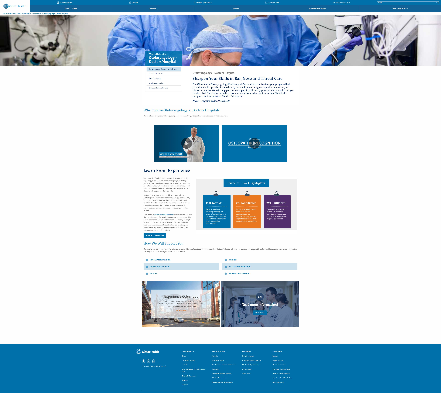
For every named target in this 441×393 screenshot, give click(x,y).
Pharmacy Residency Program (281, 373)
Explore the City (181, 310)
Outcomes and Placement (239, 274)
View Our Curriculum (155, 235)
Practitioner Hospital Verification (282, 378)
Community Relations (188, 360)
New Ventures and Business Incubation (223, 365)
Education (275, 356)
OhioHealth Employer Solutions (221, 373)
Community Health (218, 360)
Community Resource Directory (251, 360)
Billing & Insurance (248, 356)
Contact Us (259, 313)
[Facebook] (143, 361)
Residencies (37, 14)
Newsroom (215, 369)
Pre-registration (247, 369)
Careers (184, 356)
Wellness (233, 260)
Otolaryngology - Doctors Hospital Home (163, 69)
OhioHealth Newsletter (189, 376)
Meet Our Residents (156, 74)
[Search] (437, 2)
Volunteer (185, 385)
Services (235, 8)
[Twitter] (148, 361)
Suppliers (185, 380)
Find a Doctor (71, 8)
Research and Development (240, 267)
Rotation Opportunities (160, 267)
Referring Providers (278, 382)
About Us (215, 356)
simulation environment (164, 215)
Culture (153, 274)
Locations (153, 8)
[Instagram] (153, 361)
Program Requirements (160, 260)
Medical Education (24, 14)
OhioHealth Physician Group (250, 365)
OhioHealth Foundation (219, 378)
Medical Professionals (279, 365)
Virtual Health (246, 373)
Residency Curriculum (156, 83)
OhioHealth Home (9, 14)
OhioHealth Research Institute (281, 369)
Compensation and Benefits (158, 88)
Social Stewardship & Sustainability (222, 382)
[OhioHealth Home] (157, 352)
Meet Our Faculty (155, 78)
